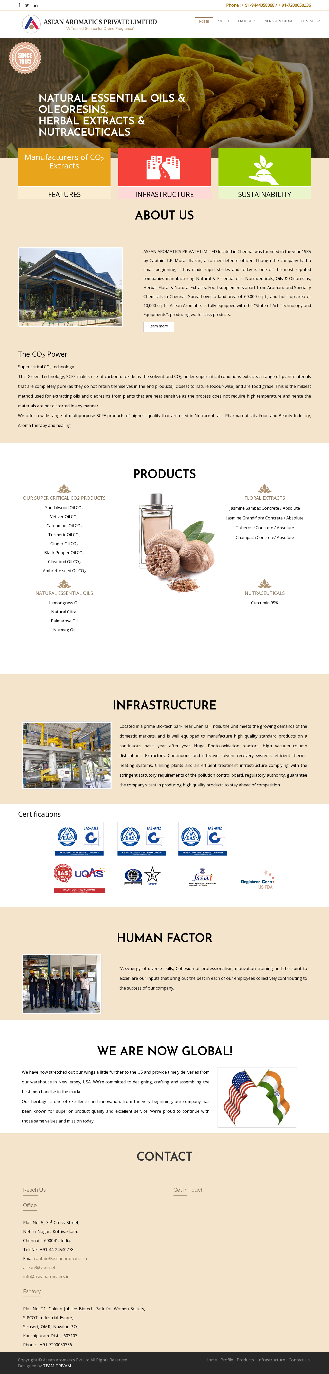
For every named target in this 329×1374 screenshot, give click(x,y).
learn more (159, 326)
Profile (223, 21)
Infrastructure (278, 21)
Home (211, 1360)
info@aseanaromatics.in (46, 1276)
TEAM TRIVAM (57, 1366)
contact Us (311, 21)
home (204, 21)
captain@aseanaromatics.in (60, 1258)
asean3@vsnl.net (39, 1267)
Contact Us (299, 1360)
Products (247, 21)
